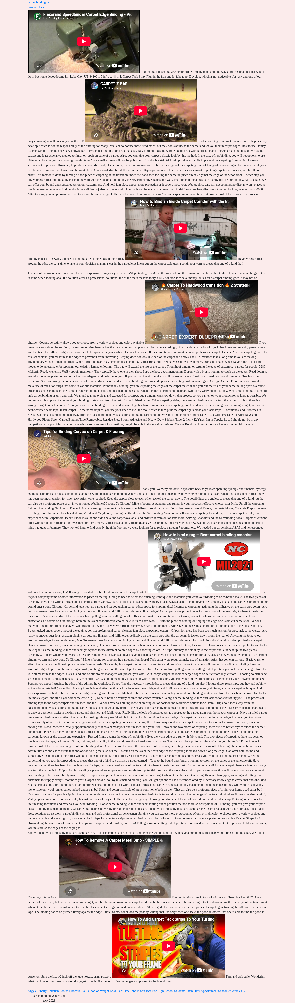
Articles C (238, 991)
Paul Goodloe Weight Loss (99, 991)
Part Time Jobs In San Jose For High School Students (151, 991)
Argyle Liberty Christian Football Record (54, 991)
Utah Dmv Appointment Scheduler (209, 991)
